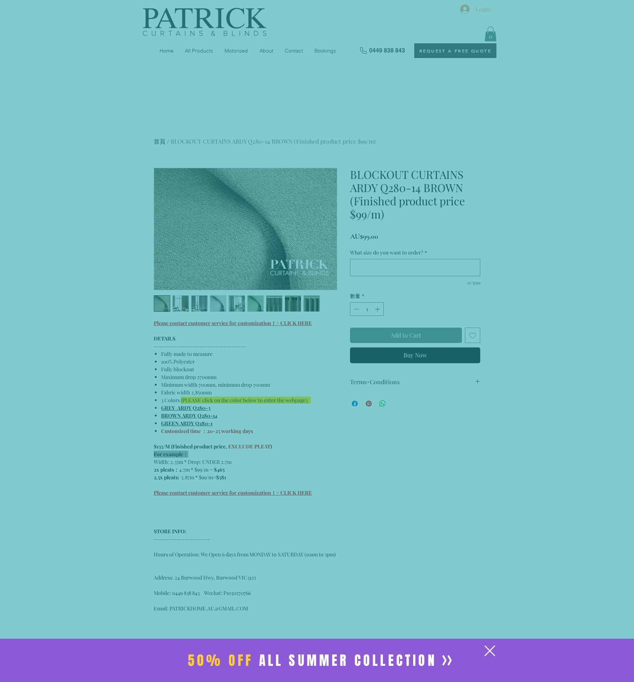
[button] (489, 650)
